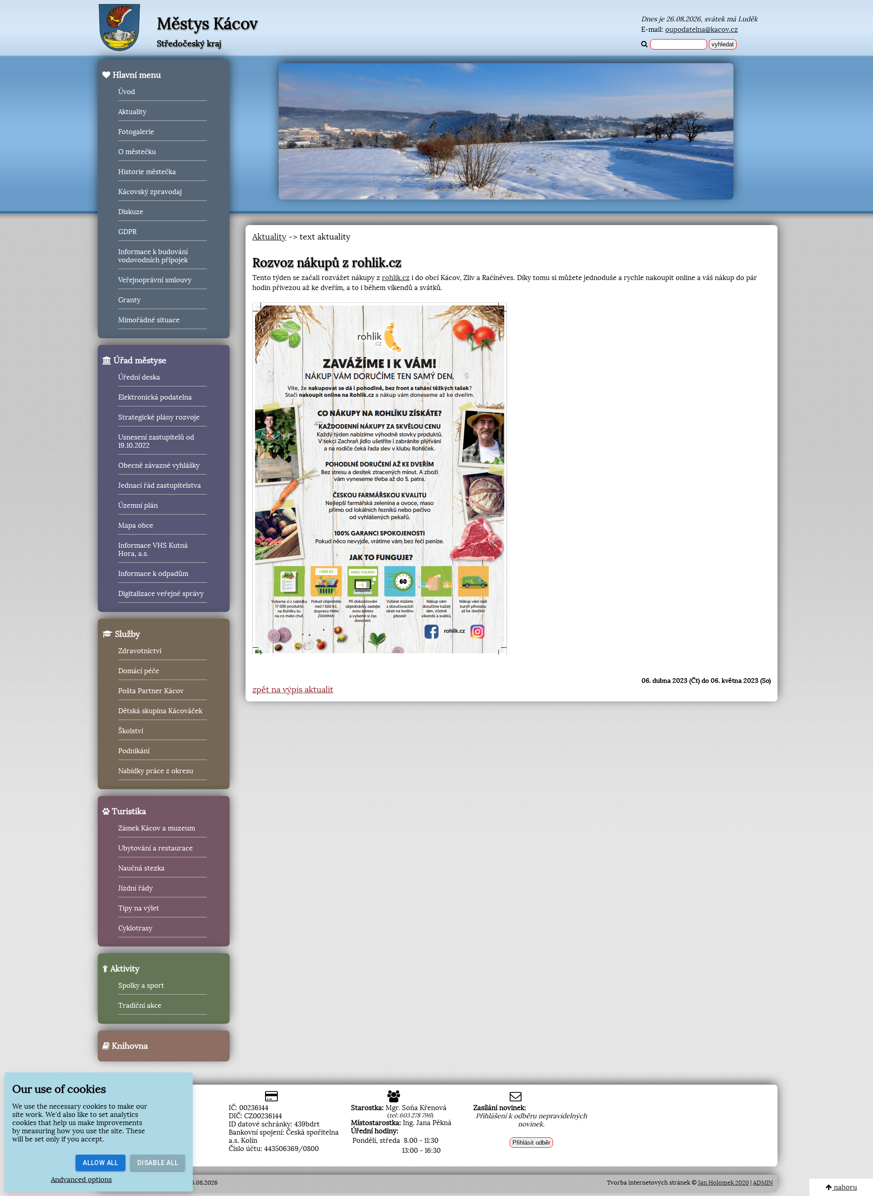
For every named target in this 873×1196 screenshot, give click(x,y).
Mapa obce (135, 525)
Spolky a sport (141, 985)
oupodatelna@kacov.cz (701, 29)
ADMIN (763, 1182)
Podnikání (134, 751)
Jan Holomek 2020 (723, 1182)
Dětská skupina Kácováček (160, 711)
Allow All (100, 1162)
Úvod (126, 92)
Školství (130, 731)
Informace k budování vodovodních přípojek (153, 256)
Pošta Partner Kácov (151, 691)
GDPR (127, 232)
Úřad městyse (138, 360)
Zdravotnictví (139, 651)
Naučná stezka (141, 868)
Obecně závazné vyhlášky (159, 465)
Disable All (157, 1162)
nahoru (844, 1187)
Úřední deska (139, 377)
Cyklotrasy (135, 928)
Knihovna (129, 1046)
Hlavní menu (135, 75)
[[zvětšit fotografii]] (379, 478)
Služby (126, 634)
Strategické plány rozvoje (159, 417)
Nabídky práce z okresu (155, 771)
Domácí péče (138, 671)
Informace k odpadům (153, 574)
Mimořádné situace (149, 320)
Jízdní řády (135, 888)
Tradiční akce (139, 1005)
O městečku (137, 152)
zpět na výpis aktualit (292, 690)
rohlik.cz (396, 278)
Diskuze (130, 212)
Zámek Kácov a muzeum (156, 828)
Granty (129, 300)
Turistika (128, 811)
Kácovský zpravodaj (150, 192)
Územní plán (138, 505)
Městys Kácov (207, 23)
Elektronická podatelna (155, 397)
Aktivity (124, 969)
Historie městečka (147, 172)
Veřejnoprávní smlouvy (154, 280)
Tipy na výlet (138, 908)
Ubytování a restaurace (155, 848)
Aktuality (132, 112)
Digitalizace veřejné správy (161, 594)
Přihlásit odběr (531, 1142)
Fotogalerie (136, 132)
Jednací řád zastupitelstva (159, 485)
